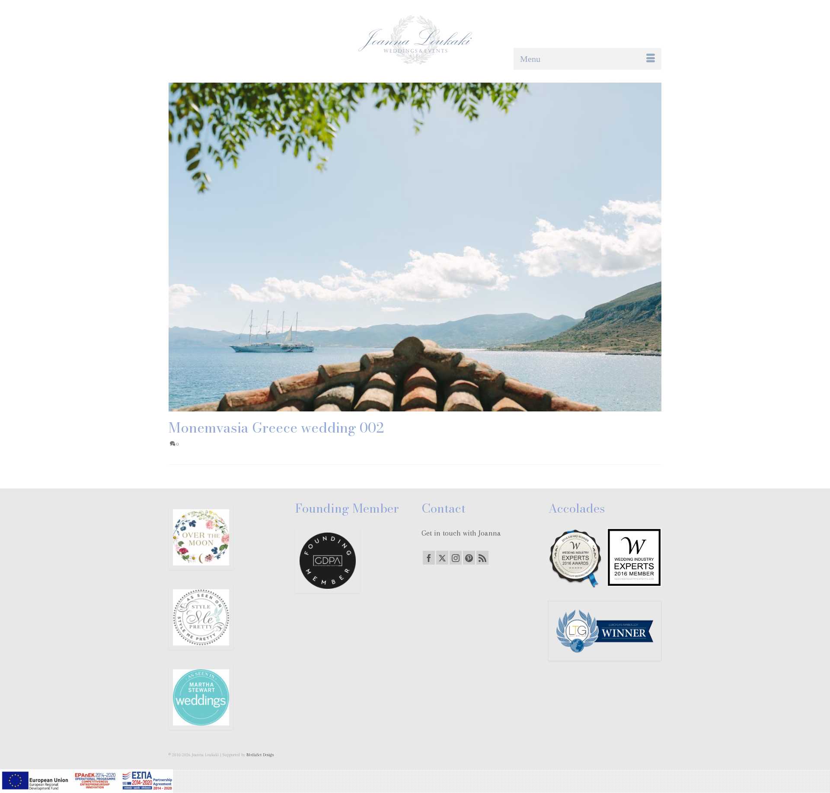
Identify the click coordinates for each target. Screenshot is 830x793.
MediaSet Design (260, 754)
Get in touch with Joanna (461, 533)
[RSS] (482, 558)
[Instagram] (456, 558)
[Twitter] (442, 558)
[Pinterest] (469, 558)
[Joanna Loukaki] (415, 40)
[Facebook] (429, 558)
